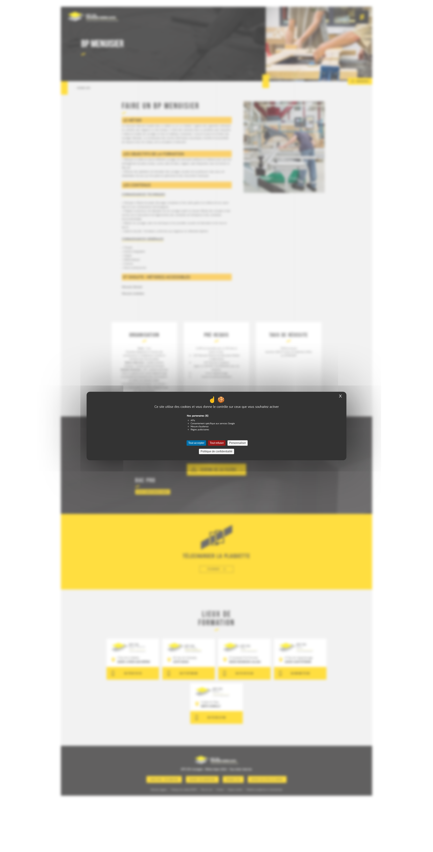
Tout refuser (217, 442)
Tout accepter (196, 442)
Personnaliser (237, 442)
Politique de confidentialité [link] (216, 451)
